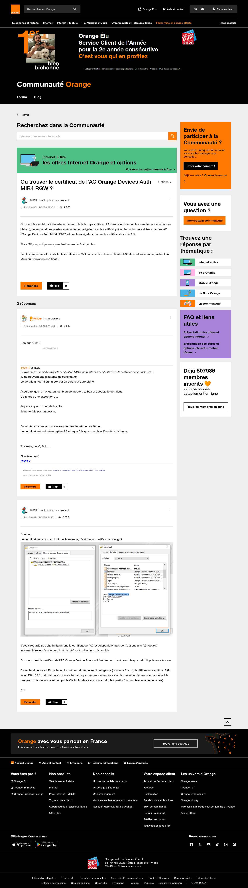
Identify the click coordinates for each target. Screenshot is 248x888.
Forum (22, 97)
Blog (37, 97)
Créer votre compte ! (200, 166)
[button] (170, 199)
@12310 (25, 367)
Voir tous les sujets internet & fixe (149, 169)
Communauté (54, 84)
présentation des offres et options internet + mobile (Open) (201, 348)
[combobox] (92, 136)
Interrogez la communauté (204, 220)
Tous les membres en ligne (206, 406)
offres (25, 114)
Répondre (31, 286)
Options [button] (163, 182)
